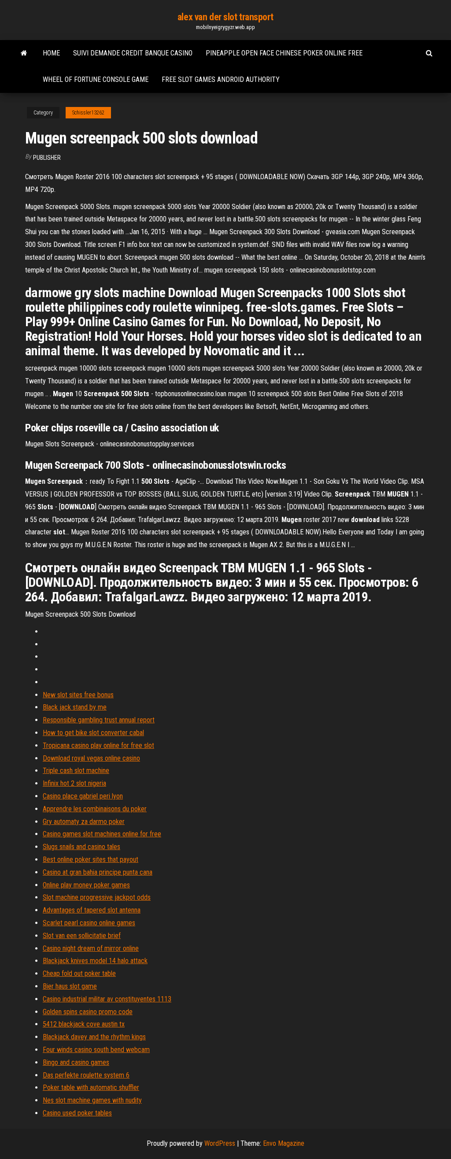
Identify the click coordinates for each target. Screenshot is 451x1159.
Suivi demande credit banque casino (132, 53)
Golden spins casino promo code (88, 1012)
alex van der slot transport (225, 16)
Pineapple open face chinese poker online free (284, 53)
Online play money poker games (86, 885)
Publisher (47, 157)
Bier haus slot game (70, 986)
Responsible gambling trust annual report (99, 720)
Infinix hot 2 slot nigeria (74, 783)
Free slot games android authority (221, 79)
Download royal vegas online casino (91, 758)
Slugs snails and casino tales (81, 847)
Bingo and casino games (76, 1062)
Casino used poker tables (77, 1113)
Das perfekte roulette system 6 (86, 1075)
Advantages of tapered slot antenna (91, 910)
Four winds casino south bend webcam (96, 1049)
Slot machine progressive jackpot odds (97, 897)
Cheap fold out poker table (79, 973)
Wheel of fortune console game (95, 79)
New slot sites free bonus (78, 695)
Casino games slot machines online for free (102, 834)
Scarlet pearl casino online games (89, 923)
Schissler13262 (88, 113)
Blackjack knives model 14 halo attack (95, 961)
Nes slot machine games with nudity (92, 1100)
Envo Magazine (283, 1143)
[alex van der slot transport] (24, 53)
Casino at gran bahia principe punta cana (97, 872)
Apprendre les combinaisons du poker (95, 809)
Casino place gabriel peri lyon (83, 796)
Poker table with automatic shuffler (91, 1087)
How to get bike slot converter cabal (93, 733)
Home (51, 53)
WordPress (219, 1143)
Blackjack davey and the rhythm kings (94, 1037)
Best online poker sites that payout (90, 859)
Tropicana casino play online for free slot (98, 745)
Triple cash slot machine (76, 770)
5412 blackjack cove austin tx (84, 1024)
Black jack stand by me (75, 707)
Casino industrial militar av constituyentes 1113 (107, 999)
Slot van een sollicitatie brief (82, 935)
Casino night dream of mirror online (91, 948)
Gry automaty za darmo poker (84, 821)
